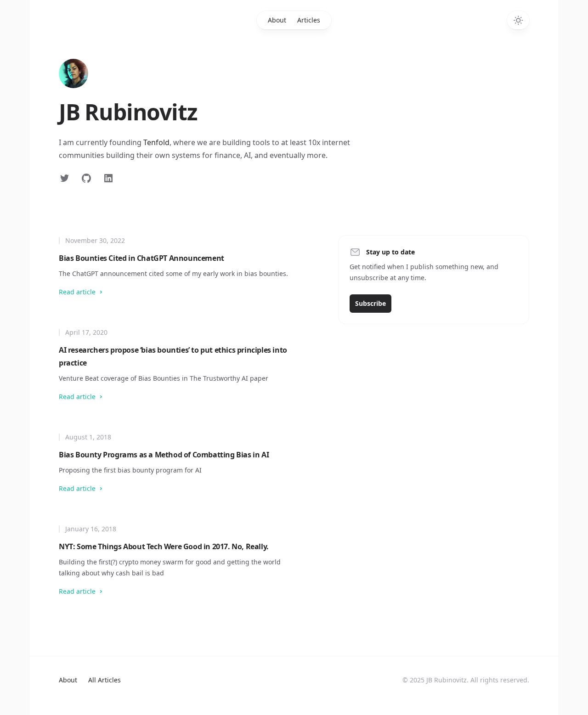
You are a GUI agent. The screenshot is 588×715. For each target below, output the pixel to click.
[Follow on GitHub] (86, 178)
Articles (308, 20)
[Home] (73, 73)
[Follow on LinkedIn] (108, 178)
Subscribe (370, 303)
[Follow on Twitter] (64, 178)
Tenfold (156, 142)
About (277, 20)
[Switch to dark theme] (518, 20)
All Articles (104, 680)
